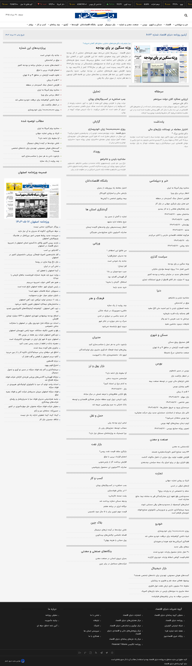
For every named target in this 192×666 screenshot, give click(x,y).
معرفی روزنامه (51, 615)
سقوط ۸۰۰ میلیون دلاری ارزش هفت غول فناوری (168, 586)
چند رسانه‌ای (54, 24)
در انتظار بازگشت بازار (180, 376)
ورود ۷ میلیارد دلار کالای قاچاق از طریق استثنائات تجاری (165, 279)
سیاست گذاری (159, 257)
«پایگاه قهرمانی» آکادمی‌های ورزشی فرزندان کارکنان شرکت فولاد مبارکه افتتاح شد (32, 379)
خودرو (100, 24)
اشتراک (96, 625)
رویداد (96, 151)
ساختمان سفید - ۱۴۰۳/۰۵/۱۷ (176, 214)
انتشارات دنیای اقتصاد (132, 615)
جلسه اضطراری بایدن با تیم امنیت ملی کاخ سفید (168, 308)
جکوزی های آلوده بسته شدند (45, 348)
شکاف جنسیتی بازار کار (48, 419)
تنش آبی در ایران (51, 266)
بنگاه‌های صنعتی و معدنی (96, 551)
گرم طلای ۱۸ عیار (20, 4)
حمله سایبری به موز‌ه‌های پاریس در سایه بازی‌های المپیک (165, 591)
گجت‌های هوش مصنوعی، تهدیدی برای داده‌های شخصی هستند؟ (161, 575)
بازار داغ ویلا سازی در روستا (46, 262)
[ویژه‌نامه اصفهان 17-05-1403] (32, 198)
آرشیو (65, 24)
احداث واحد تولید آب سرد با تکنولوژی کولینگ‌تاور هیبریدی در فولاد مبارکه (32, 386)
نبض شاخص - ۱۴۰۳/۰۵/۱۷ (177, 402)
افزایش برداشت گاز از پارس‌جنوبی (113, 462)
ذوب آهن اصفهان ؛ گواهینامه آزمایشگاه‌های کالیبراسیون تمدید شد (32, 310)
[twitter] (107, 652)
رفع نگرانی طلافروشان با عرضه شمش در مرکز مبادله (105, 394)
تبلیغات (96, 620)
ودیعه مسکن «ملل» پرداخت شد (113, 501)
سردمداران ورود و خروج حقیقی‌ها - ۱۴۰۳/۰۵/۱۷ (168, 407)
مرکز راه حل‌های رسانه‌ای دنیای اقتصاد (125, 639)
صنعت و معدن (159, 439)
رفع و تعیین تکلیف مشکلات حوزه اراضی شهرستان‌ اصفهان (33, 330)
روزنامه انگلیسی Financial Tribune (126, 644)
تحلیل (96, 91)
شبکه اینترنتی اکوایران (174, 625)
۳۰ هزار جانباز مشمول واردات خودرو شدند (171, 552)
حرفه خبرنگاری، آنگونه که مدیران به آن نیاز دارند (38, 231)
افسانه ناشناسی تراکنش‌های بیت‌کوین (111, 535)
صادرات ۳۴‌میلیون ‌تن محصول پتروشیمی (109, 467)
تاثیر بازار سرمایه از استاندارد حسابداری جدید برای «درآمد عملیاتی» (162, 412)
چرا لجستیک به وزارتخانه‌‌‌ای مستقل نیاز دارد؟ (108, 433)
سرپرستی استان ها (91, 631)
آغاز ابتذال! (122, 266)
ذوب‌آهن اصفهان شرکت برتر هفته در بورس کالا (38, 334)
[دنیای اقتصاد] (96, 15)
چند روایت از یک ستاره (117, 305)
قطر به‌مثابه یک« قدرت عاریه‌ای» (176, 313)
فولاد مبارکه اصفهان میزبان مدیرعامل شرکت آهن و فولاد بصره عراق (32, 393)
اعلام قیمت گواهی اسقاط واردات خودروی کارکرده (168, 557)
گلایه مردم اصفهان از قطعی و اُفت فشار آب (40, 356)
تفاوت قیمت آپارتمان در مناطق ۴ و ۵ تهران (171, 347)
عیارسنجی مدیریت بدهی (116, 378)
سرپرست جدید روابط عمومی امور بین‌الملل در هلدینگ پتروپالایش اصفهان (35, 237)
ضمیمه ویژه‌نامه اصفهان (32, 172)
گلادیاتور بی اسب (51, 250)
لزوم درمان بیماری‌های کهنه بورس (175, 423)
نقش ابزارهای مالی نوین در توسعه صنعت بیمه (169, 381)
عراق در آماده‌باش (181, 303)
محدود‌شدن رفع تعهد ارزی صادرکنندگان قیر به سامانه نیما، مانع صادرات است (162, 498)
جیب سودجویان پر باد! (117, 271)
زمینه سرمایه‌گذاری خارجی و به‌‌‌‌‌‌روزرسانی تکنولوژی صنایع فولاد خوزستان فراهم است (163, 511)
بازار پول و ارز (96, 366)
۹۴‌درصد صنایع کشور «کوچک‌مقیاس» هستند (170, 452)
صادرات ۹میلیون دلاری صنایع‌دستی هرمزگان (108, 232)
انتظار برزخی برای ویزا (180, 193)
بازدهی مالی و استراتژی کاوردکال (113, 193)
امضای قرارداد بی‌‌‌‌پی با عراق (115, 456)
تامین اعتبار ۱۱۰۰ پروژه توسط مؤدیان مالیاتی (170, 269)
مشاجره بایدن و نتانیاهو (112, 159)
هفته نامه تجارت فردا (174, 631)
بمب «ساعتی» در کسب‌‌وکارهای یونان (106, 99)
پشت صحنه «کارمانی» (118, 495)
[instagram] (112, 652)
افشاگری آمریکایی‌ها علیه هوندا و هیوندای (171, 541)
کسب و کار (41, 24)
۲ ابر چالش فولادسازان (117, 490)
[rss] (96, 652)
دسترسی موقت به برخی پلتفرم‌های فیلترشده (170, 596)
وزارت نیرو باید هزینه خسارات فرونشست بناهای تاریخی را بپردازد (34, 277)
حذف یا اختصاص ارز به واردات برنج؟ (173, 491)
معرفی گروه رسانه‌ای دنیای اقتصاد (168, 615)
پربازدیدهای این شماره (32, 48)
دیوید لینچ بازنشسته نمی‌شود (114, 326)
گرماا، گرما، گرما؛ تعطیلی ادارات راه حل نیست (39, 415)
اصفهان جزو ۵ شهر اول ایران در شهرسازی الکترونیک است (33, 339)
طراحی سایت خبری (14, 661)
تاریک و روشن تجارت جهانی (177, 480)
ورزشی (96, 243)
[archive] (80, 652)
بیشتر (30, 24)
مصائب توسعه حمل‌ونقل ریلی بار (113, 428)
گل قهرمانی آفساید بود (117, 276)
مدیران (96, 337)
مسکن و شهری (155, 24)
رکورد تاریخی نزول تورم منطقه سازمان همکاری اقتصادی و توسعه (99, 399)
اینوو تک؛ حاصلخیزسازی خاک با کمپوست (109, 355)
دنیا (159, 291)
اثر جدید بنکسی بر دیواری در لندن (112, 316)
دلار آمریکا (54, 4)
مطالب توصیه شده (32, 121)
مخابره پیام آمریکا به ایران (178, 188)
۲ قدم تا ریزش (183, 391)
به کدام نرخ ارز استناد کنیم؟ (115, 383)
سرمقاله (158, 91)
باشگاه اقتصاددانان (88, 24)
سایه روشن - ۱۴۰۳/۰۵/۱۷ (178, 245)
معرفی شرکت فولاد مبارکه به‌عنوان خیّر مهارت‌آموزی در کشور (33, 406)
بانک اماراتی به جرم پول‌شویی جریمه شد (109, 404)
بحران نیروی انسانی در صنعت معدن (111, 558)
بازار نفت (96, 444)
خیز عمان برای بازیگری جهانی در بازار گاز (172, 203)
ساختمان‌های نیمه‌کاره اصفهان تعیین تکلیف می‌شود (36, 304)
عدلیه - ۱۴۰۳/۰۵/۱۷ (180, 230)
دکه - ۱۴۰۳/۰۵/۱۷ (181, 240)
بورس (144, 24)
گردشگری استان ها (96, 209)
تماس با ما (94, 615)
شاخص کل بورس (89, 4)
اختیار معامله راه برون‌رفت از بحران (112, 188)
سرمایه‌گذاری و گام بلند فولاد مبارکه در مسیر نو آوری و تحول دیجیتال (33, 371)
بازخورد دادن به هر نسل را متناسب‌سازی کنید (108, 344)
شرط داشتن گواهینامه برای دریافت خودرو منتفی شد (167, 536)
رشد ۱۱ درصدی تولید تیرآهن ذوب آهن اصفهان (38, 299)
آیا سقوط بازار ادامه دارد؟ (116, 373)
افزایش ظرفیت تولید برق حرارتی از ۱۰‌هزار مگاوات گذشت (165, 457)
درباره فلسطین (52, 361)
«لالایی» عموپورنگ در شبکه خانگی (112, 310)
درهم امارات (149, 4)
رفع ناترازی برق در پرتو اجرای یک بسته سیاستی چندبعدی (165, 462)
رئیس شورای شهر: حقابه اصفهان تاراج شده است (38, 286)
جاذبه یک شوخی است (117, 261)
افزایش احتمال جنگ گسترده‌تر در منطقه (172, 198)
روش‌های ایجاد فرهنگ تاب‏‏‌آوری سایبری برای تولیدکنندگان (103, 349)
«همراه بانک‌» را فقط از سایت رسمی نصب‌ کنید (38, 343)
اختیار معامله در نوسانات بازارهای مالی (168, 129)
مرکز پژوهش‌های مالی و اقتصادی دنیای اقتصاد (124, 632)
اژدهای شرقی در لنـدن (180, 485)
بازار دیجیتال (110, 24)
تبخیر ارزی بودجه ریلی (117, 422)
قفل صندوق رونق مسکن (178, 342)
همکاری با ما (93, 636)
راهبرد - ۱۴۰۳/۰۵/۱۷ (180, 219)
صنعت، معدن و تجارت (128, 24)
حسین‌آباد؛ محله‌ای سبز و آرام (46, 410)
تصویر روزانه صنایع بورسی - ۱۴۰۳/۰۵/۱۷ (171, 428)
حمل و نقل (96, 416)
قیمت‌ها (74, 24)
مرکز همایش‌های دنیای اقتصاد (128, 620)
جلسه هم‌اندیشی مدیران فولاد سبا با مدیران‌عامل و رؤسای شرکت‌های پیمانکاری (34, 401)
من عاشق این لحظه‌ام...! (117, 250)
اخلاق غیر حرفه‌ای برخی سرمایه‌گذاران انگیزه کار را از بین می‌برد (32, 352)
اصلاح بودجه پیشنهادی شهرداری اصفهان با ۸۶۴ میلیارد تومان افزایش (32, 317)
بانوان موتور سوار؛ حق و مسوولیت (43, 295)
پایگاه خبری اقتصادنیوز (173, 636)
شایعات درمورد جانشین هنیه (177, 324)
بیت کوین (121, 4)
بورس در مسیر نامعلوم (179, 370)
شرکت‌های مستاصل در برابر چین (113, 563)
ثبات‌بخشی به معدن (180, 446)
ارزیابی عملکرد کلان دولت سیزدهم (171, 99)
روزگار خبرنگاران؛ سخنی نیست (45, 226)
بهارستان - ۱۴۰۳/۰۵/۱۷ (179, 224)
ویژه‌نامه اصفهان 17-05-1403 (32, 222)
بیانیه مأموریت (51, 620)
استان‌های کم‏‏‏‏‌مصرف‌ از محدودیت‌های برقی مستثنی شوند (165, 504)
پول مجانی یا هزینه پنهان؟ (115, 540)
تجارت (159, 473)
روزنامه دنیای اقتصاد (174, 620)
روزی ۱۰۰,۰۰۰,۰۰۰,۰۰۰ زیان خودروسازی (106, 129)
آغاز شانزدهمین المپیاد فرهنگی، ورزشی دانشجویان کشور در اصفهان (33, 256)
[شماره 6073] (160, 62)
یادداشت (159, 122)
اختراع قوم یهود (51, 365)
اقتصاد (168, 24)
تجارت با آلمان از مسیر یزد (116, 216)
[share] (90, 652)
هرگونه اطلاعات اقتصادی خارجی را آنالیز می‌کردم (169, 235)
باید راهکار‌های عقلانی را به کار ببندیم (173, 209)
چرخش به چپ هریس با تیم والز (175, 318)
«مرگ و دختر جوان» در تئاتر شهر (113, 321)
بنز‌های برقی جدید (181, 546)
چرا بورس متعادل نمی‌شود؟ (177, 418)
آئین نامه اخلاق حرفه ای (47, 625)
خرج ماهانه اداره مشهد (117, 221)
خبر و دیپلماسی (181, 24)
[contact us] (85, 652)
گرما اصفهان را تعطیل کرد (47, 270)
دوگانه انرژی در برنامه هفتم (115, 506)
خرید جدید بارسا (120, 287)
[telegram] (101, 652)
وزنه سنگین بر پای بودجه (113, 47)
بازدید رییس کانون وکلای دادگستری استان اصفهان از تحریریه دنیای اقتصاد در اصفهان (33, 244)
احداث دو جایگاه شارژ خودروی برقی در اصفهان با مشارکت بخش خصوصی (33, 325)
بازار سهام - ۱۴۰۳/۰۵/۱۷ (179, 397)
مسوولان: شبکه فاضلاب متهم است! (43, 291)
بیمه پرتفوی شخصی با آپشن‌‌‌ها (114, 198)
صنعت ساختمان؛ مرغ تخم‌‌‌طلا (176, 352)
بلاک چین (96, 523)
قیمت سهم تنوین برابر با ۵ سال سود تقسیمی (107, 511)
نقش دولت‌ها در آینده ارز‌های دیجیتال (110, 529)
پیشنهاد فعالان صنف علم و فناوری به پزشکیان (170, 580)
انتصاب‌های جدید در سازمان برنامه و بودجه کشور (168, 274)
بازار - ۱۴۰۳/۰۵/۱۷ (119, 388)
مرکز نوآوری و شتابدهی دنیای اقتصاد (125, 625)
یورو (175, 4)
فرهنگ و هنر (96, 298)
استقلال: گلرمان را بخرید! (116, 282)
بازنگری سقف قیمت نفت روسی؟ (113, 451)
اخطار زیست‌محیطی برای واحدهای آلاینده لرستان (106, 227)
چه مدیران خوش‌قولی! (117, 255)
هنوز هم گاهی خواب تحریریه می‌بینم (42, 282)
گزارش (96, 121)
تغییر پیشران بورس (181, 386)
